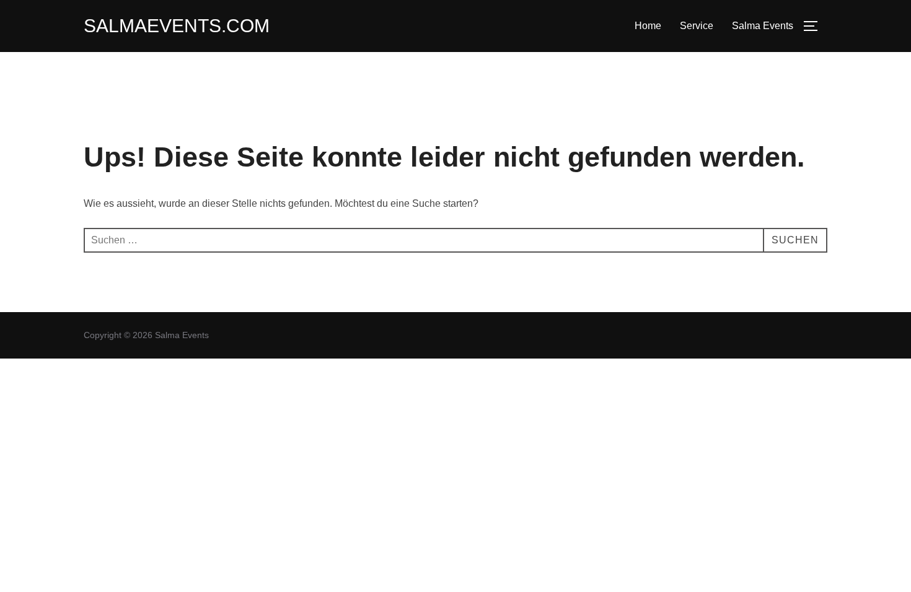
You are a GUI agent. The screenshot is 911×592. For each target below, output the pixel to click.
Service (696, 25)
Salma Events (762, 25)
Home (648, 25)
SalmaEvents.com (177, 25)
